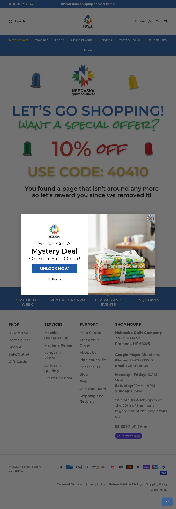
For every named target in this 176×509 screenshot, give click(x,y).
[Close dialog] (151, 219)
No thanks (54, 279)
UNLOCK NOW (54, 268)
